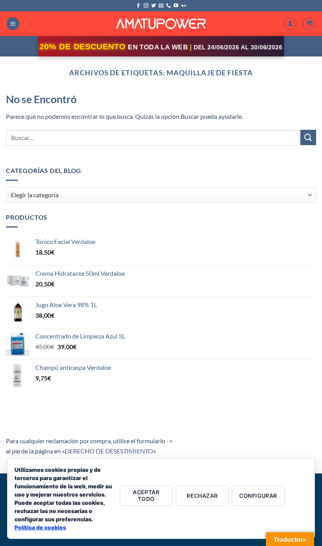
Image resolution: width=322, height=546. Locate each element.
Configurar (258, 495)
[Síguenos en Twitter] (153, 6)
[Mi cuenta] (290, 24)
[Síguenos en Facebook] (138, 6)
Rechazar (202, 495)
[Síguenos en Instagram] (146, 6)
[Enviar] (308, 137)
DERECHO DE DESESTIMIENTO (109, 451)
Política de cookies (40, 527)
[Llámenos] (168, 6)
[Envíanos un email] (161, 6)
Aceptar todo (146, 495)
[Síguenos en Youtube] (176, 6)
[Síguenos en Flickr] (183, 6)
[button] (13, 23)
